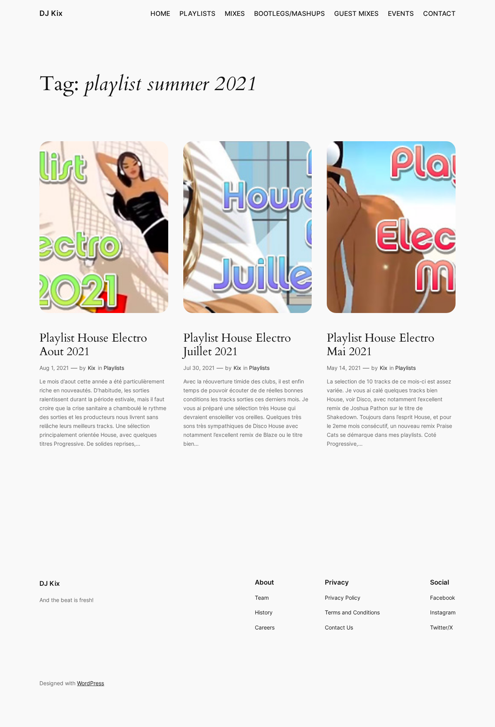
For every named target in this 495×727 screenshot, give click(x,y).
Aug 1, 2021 (54, 367)
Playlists (114, 367)
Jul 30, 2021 (199, 367)
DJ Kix (51, 13)
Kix (92, 367)
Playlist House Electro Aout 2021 (93, 345)
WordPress (90, 683)
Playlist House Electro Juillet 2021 (237, 345)
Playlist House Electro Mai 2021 (380, 345)
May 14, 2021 (344, 367)
